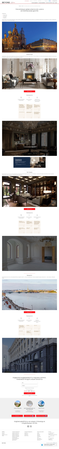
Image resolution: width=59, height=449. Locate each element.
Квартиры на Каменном (15, 434)
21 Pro (38, 437)
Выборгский (26, 434)
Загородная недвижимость (28, 431)
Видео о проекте (29, 91)
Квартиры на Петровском (15, 436)
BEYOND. (3, 431)
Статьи (3, 435)
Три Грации (5, 16)
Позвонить (17, 415)
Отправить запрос (29, 393)
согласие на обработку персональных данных (33, 395)
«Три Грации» (39, 436)
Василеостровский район (15, 438)
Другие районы (27, 435)
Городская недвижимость (16, 431)
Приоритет (4, 17)
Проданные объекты (4, 434)
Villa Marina (38, 434)
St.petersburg (13, 2)
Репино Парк (39, 438)
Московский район (14, 437)
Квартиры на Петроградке (15, 435)
